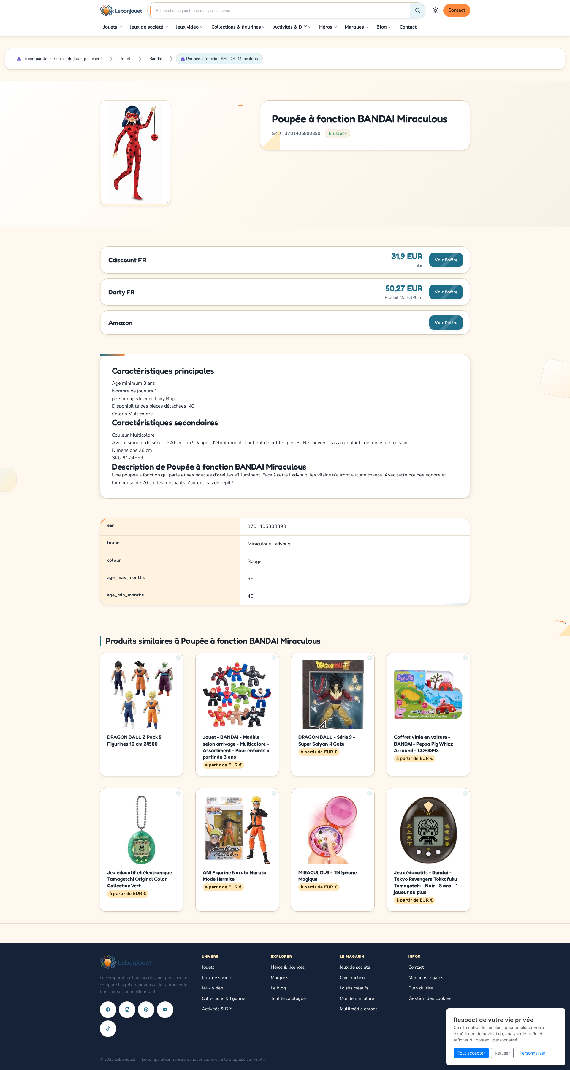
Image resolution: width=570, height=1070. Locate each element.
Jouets (110, 27)
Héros (325, 27)
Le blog (278, 988)
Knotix (259, 1059)
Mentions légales (425, 978)
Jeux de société (146, 27)
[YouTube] (165, 1009)
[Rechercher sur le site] (417, 10)
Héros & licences (288, 967)
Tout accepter (471, 1052)
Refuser (502, 1052)
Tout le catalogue (288, 998)
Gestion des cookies (430, 998)
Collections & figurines (236, 27)
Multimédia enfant (358, 1009)
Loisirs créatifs (354, 988)
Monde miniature (357, 998)
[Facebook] (108, 1009)
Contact (456, 10)
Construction (352, 978)
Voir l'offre (446, 260)
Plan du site (420, 988)
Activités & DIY (290, 27)
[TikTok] (108, 1028)
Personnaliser (532, 1052)
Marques (354, 27)
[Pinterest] (146, 1009)
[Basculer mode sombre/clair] (435, 10)
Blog (381, 27)
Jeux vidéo (187, 27)
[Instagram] (127, 1009)
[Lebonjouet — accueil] (121, 10)
